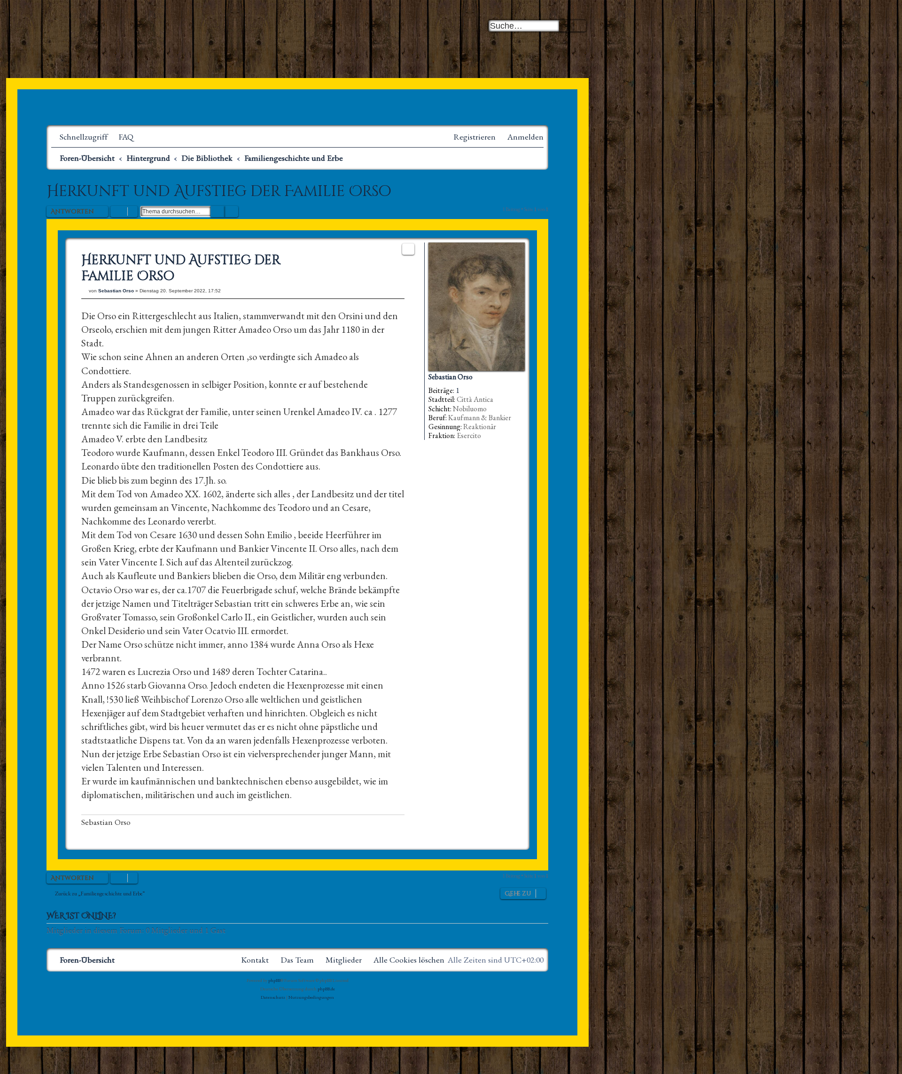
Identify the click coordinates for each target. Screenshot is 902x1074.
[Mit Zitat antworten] (408, 249)
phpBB (274, 980)
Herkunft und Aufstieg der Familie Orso (219, 191)
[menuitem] (121, 137)
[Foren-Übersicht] (162, 42)
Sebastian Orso (450, 376)
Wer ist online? (81, 916)
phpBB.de (326, 989)
